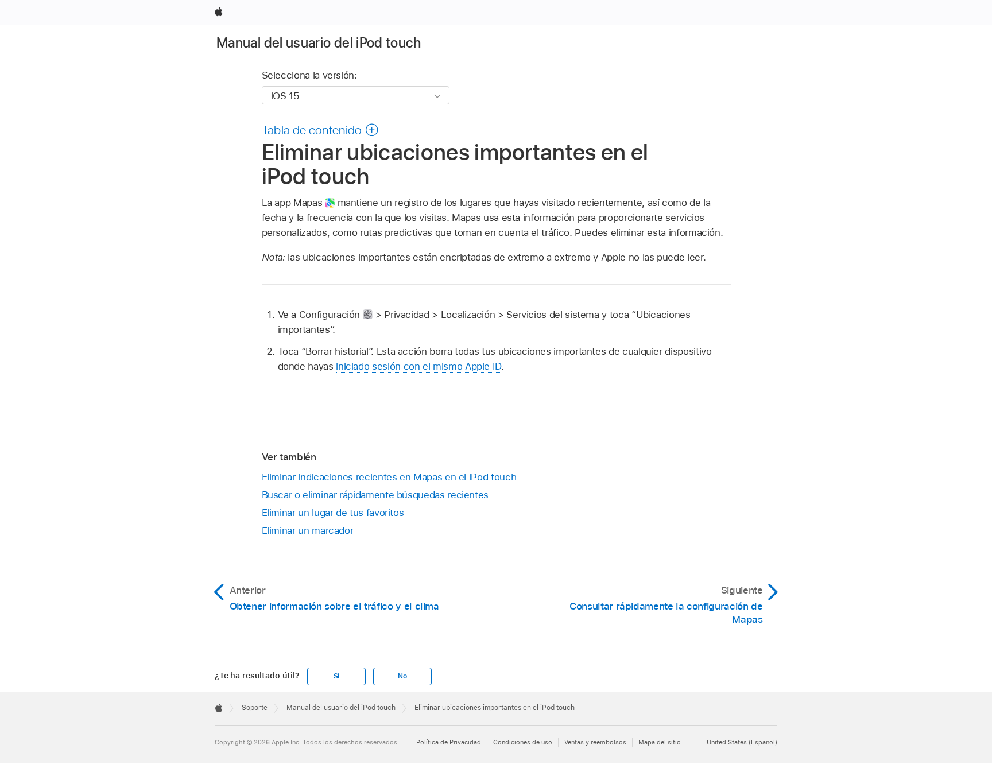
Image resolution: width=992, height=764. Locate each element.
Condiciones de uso (522, 742)
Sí (337, 676)
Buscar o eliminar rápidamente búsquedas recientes (375, 495)
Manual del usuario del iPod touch (318, 42)
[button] (320, 129)
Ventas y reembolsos (595, 742)
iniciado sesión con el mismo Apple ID (418, 366)
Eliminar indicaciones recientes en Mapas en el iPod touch (389, 477)
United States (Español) (742, 742)
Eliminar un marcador (308, 530)
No (402, 676)
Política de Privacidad (448, 742)
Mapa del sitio (659, 742)
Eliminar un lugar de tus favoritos (333, 512)
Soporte (255, 708)
